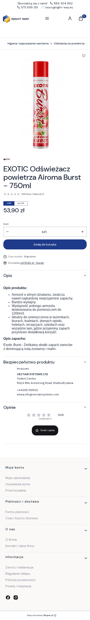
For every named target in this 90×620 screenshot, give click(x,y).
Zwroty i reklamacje (19, 567)
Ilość (6, 224)
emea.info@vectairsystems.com (38, 394)
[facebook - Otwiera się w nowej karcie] (7, 597)
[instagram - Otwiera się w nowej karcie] (15, 597)
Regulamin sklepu (17, 574)
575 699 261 (29, 7)
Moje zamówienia (17, 478)
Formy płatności (17, 512)
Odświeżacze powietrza (69, 43)
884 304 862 (63, 3)
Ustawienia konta (17, 484)
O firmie (11, 540)
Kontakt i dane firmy (19, 546)
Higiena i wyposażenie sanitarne (28, 43)
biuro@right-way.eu (59, 7)
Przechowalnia (15, 490)
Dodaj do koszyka (45, 244)
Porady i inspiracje (18, 586)
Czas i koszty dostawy (21, 518)
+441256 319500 (27, 390)
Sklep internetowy (40, 615)
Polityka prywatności (20, 580)
